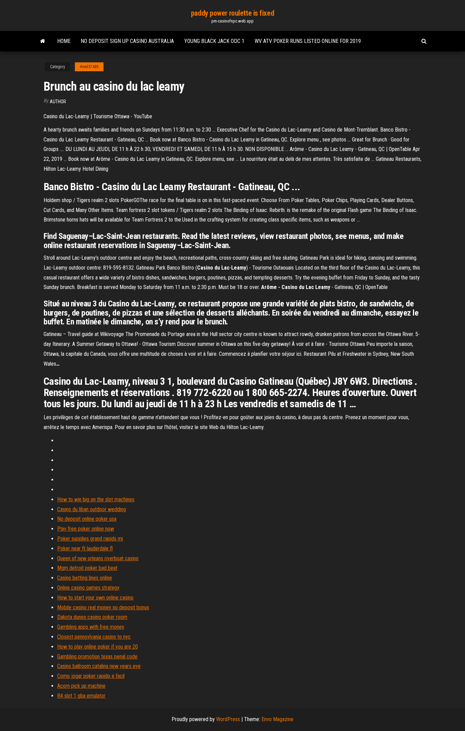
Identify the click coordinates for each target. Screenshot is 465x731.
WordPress (228, 719)
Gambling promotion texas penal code (97, 656)
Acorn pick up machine (81, 686)
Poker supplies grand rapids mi (90, 538)
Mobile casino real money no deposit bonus (103, 607)
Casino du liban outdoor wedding (91, 509)
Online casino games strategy (88, 587)
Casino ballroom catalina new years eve (99, 666)
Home (63, 41)
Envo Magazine (277, 719)
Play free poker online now (85, 529)
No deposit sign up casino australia (127, 41)
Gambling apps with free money (90, 627)
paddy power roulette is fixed (232, 13)
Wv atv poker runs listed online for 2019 (308, 41)
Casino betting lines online (84, 578)
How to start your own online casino (95, 597)
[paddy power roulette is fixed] (42, 41)
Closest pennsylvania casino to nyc (94, 637)
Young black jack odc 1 (214, 41)
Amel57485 (89, 66)
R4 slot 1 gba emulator (81, 695)
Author (58, 101)
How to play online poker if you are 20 (97, 646)
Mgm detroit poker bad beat (87, 568)
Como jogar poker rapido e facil (91, 676)
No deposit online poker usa (86, 519)
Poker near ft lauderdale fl (85, 548)
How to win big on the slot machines (95, 499)
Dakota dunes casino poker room (92, 617)
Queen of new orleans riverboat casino (98, 558)
